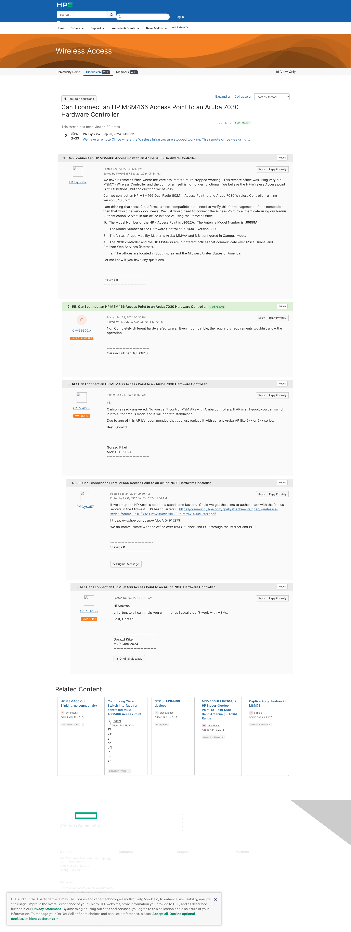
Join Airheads (179, 27)
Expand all (223, 96)
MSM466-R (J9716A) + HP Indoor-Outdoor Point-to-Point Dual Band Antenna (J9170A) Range (219, 709)
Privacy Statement (46, 909)
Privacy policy (128, 882)
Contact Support (188, 864)
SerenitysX (72, 712)
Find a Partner (245, 858)
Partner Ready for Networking (256, 870)
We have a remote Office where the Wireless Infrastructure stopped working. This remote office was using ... (166, 139)
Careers (124, 864)
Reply (261, 169)
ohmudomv (213, 725)
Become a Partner (248, 864)
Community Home (68, 72)
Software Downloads (191, 876)
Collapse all (243, 96)
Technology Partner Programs (255, 876)
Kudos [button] (282, 157)
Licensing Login (187, 882)
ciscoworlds (166, 712)
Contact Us (126, 870)
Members (126, 72)
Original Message (127, 564)
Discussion (97, 72)
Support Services (188, 858)
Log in (180, 17)
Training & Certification (192, 870)
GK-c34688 (81, 408)
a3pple (258, 712)
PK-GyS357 (78, 182)
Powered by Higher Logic (234, 924)
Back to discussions (80, 98)
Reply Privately (277, 169)
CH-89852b (81, 330)
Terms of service (130, 888)
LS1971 (117, 721)
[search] (111, 14)
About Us (125, 858)
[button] (215, 899)
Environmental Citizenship (136, 876)
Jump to (234, 122)
